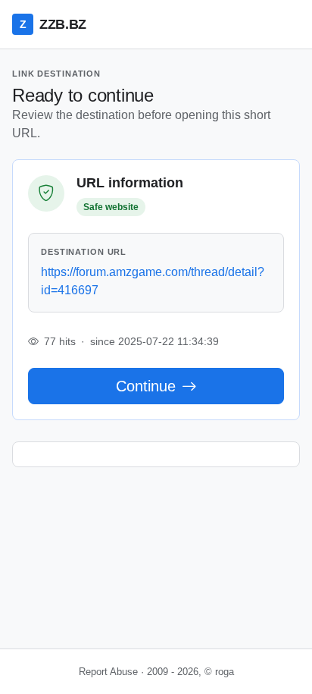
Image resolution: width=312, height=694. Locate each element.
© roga (219, 671)
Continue (146, 386)
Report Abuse (108, 671)
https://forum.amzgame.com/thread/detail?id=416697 (152, 281)
